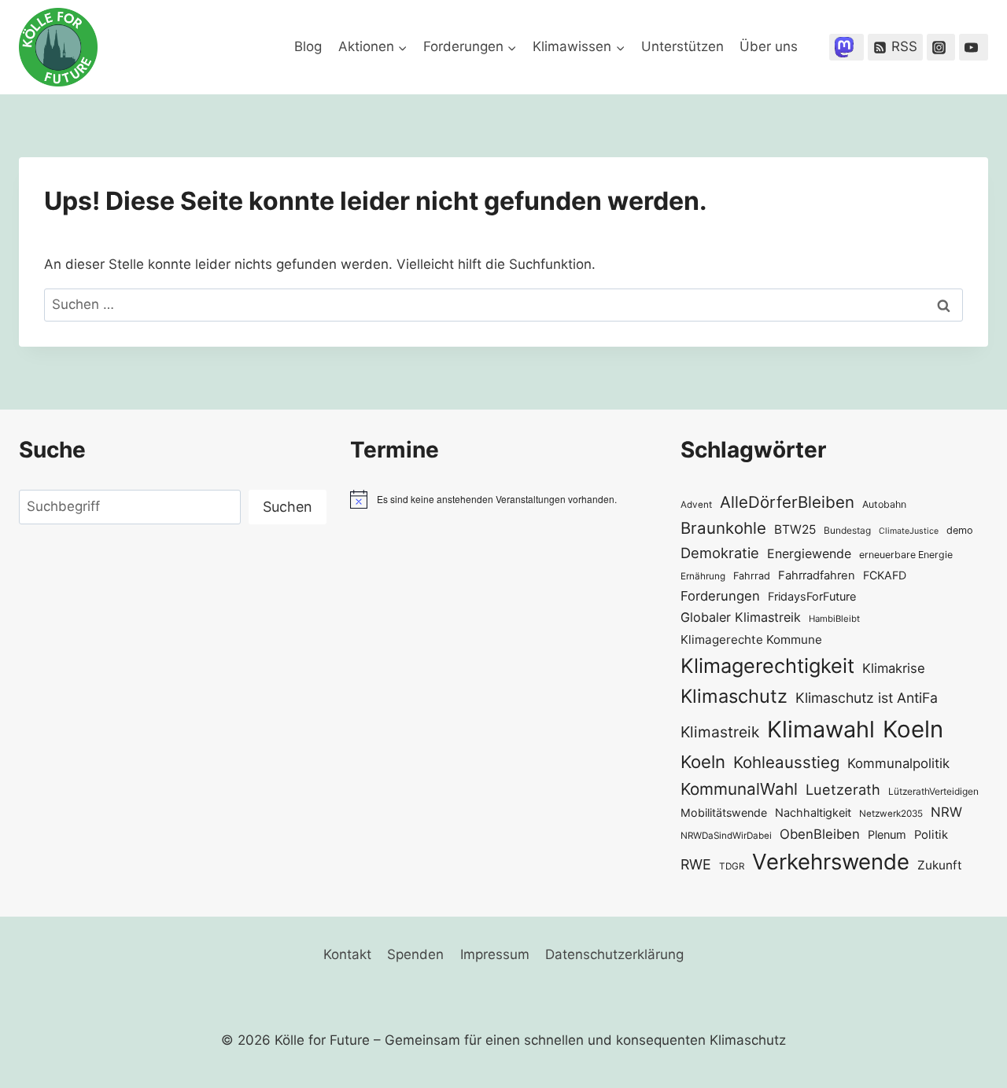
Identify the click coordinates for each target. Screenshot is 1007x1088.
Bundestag (847, 530)
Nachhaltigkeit (813, 812)
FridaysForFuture (812, 596)
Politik (931, 835)
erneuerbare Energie (906, 555)
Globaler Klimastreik (741, 617)
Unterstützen (682, 46)
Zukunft (939, 865)
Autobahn (884, 504)
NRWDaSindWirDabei (726, 835)
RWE (696, 864)
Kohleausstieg (786, 762)
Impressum (494, 954)
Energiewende (809, 553)
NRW (946, 812)
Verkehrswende (830, 861)
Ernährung (703, 576)
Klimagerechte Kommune (751, 639)
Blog (308, 46)
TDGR (731, 866)
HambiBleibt (834, 618)
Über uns (769, 46)
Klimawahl (821, 729)
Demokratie (720, 552)
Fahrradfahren (816, 575)
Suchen (287, 506)
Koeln (913, 729)
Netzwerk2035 (891, 813)
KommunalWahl (739, 789)
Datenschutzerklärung (614, 954)
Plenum (887, 834)
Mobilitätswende (724, 812)
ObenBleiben (820, 834)
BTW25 (795, 529)
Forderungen (720, 596)
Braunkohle (723, 528)
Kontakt (347, 954)
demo (959, 530)
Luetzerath (843, 789)
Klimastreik (720, 731)
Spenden (415, 954)
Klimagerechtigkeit (767, 665)
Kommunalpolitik (898, 763)
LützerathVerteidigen (933, 791)
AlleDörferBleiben (787, 502)
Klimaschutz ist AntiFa (866, 697)
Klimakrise (893, 668)
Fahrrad (751, 576)
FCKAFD (884, 575)
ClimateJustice (909, 531)
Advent (696, 504)
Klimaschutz (734, 696)
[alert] (504, 499)
